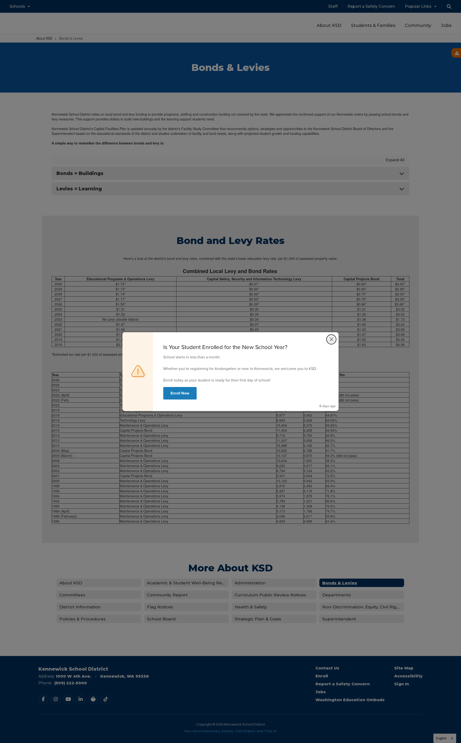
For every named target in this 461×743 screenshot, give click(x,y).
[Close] (331, 339)
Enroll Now (179, 393)
